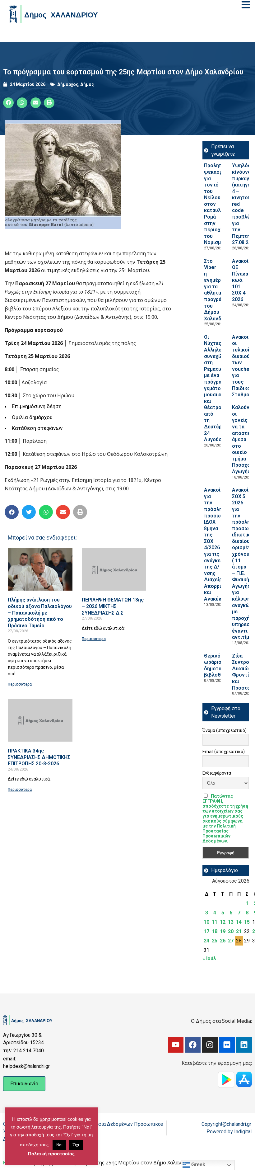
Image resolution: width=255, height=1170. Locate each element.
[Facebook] (193, 1045)
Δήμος (87, 84)
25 (214, 941)
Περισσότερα (20, 684)
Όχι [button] (76, 1145)
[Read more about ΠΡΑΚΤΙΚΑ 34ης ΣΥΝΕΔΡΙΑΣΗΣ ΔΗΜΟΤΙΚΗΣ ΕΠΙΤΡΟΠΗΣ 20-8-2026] (40, 720)
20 (231, 931)
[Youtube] (175, 1045)
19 (222, 931)
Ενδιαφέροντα (216, 773)
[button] (8, 102)
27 (231, 941)
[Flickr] (227, 1045)
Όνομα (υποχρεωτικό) (224, 730)
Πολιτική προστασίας (51, 1153)
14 (239, 922)
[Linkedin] (244, 1045)
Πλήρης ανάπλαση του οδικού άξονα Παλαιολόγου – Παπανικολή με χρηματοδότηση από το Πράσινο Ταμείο (40, 612)
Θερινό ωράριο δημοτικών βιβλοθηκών (219, 665)
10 (206, 922)
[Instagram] (210, 1045)
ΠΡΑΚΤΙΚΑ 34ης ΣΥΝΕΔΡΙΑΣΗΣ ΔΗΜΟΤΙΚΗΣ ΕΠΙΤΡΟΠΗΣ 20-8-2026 (39, 757)
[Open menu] (245, 4)
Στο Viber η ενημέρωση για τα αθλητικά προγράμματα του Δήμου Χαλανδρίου (219, 290)
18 (214, 931)
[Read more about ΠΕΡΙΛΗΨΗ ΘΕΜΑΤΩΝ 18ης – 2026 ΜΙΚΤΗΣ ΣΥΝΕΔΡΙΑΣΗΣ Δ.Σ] (114, 569)
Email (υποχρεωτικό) (223, 751)
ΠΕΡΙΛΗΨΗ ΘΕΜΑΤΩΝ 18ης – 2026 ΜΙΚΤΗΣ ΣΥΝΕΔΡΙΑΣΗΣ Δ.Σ (113, 606)
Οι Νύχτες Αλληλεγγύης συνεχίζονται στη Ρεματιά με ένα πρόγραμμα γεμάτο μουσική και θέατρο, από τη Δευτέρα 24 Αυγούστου (219, 388)
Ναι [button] (59, 1145)
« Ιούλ (209, 958)
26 (222, 941)
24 (206, 941)
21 (239, 931)
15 (247, 922)
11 (214, 922)
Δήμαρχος (67, 84)
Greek (197, 1164)
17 (206, 931)
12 (222, 922)
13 (231, 922)
